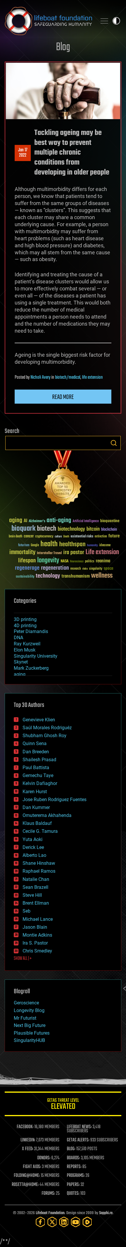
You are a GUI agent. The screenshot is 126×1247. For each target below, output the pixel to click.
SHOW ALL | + (23, 958)
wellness (102, 576)
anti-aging (59, 520)
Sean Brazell (35, 887)
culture (58, 536)
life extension (92, 377)
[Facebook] (40, 1222)
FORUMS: (48, 1193)
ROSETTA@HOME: (25, 1185)
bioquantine (110, 520)
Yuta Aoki (32, 839)
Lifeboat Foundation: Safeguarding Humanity (48, 21)
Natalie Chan (36, 879)
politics (89, 562)
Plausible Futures (32, 1033)
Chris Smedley (37, 951)
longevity (48, 560)
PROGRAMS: (76, 1176)
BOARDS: (73, 1158)
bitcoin (93, 529)
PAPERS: (73, 1185)
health (49, 544)
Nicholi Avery (40, 377)
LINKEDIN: (28, 1140)
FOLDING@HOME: (27, 1176)
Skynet (21, 662)
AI (25, 521)
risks (85, 569)
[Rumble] (87, 1222)
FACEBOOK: (25, 1127)
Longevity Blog (29, 1010)
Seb (26, 911)
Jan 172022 (22, 153)
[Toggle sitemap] (104, 21)
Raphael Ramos (39, 871)
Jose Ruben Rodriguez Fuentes (54, 799)
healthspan (72, 544)
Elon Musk (24, 650)
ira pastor (73, 552)
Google (35, 545)
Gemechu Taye (38, 775)
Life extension (102, 552)
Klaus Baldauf (37, 823)
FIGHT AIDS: (32, 1167)
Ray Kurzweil (27, 644)
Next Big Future (29, 1025)
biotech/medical (67, 377)
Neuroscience (77, 562)
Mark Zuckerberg (31, 668)
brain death (15, 537)
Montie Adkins (37, 935)
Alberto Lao (34, 855)
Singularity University (35, 656)
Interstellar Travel (49, 553)
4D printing (25, 625)
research (75, 569)
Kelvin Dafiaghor (40, 783)
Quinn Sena (35, 743)
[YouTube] (75, 1222)
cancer (29, 536)
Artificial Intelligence (86, 521)
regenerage (27, 568)
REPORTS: (74, 1167)
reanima (103, 561)
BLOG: (71, 1149)
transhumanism (76, 576)
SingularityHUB (29, 1040)
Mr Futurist (25, 1018)
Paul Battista (36, 767)
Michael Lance (38, 919)
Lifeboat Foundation (50, 1213)
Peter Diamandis (31, 631)
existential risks (82, 536)
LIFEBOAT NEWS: (79, 1127)
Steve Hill (32, 895)
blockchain (109, 529)
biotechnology (71, 529)
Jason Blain (35, 927)
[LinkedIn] (64, 1222)
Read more (63, 397)
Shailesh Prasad (39, 759)
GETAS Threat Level (63, 1105)
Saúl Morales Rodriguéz (47, 727)
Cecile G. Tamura (40, 831)
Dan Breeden (36, 751)
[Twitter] (52, 1222)
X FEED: (27, 1149)
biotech (46, 529)
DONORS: (43, 1158)
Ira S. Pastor (35, 943)
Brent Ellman (36, 903)
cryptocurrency (44, 537)
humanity (92, 545)
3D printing (25, 619)
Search (114, 443)
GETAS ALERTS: (78, 1140)
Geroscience (26, 1003)
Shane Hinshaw (39, 863)
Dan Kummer (36, 807)
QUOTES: (73, 1193)
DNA (18, 637)
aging (15, 520)
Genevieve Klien (39, 720)
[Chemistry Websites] (63, 479)
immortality (22, 552)
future (114, 536)
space (108, 568)
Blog (63, 47)
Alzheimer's (37, 521)
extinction (101, 537)
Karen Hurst (35, 791)
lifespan (27, 560)
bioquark (23, 528)
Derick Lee (33, 847)
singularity (95, 569)
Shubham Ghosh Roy (45, 735)
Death (66, 536)
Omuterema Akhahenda (47, 815)
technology (48, 576)
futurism (23, 546)
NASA (65, 561)
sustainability (25, 577)
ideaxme (104, 546)
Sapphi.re (106, 1213)
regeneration (55, 568)
